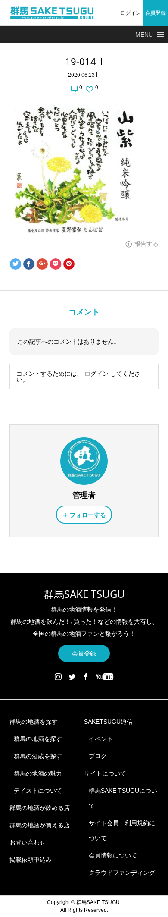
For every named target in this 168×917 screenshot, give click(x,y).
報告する (146, 243)
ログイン (130, 13)
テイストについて (38, 790)
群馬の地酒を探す (33, 721)
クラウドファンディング (122, 872)
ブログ (98, 756)
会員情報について (113, 855)
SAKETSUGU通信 (108, 721)
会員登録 (155, 13)
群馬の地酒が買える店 (39, 825)
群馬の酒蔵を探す (38, 756)
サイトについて (105, 773)
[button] (144, 34)
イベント (101, 738)
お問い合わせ (27, 842)
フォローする (88, 515)
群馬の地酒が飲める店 (39, 807)
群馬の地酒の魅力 (38, 773)
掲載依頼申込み (30, 859)
